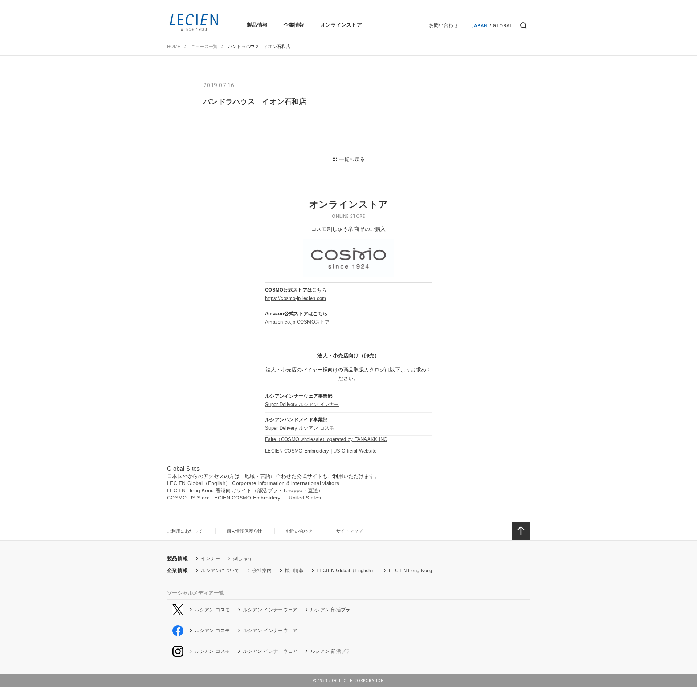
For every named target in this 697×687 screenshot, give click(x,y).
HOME (173, 46)
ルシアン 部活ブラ (330, 609)
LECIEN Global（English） (346, 570)
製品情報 (257, 25)
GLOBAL (503, 25)
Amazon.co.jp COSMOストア (297, 322)
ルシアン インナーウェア (270, 609)
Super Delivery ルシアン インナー (302, 404)
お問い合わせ (443, 25)
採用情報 (294, 570)
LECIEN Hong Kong (410, 570)
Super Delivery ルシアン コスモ (299, 428)
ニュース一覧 (204, 46)
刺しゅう (242, 558)
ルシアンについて (220, 570)
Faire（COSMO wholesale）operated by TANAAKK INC (326, 439)
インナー (210, 558)
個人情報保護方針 (244, 531)
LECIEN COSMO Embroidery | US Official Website (321, 451)
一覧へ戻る (352, 159)
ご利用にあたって (185, 531)
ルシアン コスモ (212, 609)
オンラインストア (341, 25)
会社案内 (262, 570)
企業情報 (294, 25)
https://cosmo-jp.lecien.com (295, 298)
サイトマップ (349, 531)
